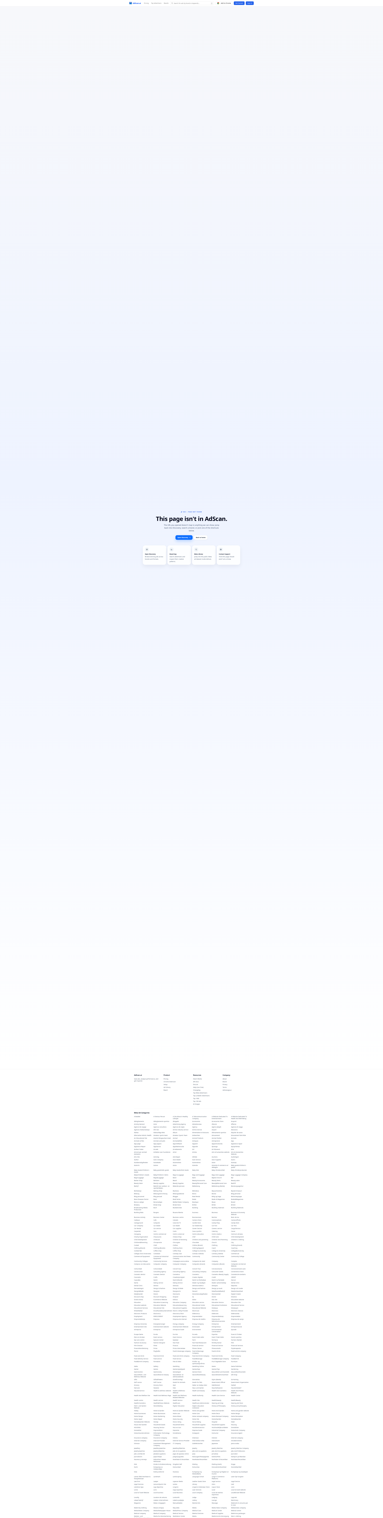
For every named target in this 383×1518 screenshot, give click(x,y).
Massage (215, 1503)
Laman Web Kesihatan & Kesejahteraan (142, 1478)
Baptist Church (217, 1178)
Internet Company (140, 1441)
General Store (196, 1372)
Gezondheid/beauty (198, 1375)
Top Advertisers (156, 3)
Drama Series (138, 1300)
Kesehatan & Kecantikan (181, 1459)
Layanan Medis (178, 1481)
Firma (155, 1348)
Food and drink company (181, 1356)
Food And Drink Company (200, 1356)
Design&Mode (139, 1291)
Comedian (156, 1254)
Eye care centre (139, 1340)
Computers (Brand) (218, 1264)
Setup (165, 1084)
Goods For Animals (179, 1382)
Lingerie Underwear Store (201, 1487)
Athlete (194, 1157)
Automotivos (196, 1162)
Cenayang (137, 1234)
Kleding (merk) (217, 1464)
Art (193, 1149)
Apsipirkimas (235, 1146)
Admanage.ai (227, 1090)
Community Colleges (141, 1261)
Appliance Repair (140, 1146)
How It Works (197, 1079)
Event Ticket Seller (218, 1337)
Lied (232, 1484)
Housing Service (158, 1427)
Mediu (194, 1516)
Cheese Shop (177, 1237)
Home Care (196, 1413)
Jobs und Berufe (139, 1454)
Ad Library (167, 1087)
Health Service (177, 1400)
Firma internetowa (179, 1348)
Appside (195, 1146)
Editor (194, 1300)
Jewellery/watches (159, 1448)
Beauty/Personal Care (199, 1183)
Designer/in (177, 1291)
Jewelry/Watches (158, 1451)
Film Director (138, 1345)
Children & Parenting (180, 1240)
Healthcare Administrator (200, 1403)
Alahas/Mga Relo (159, 1132)
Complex (234, 1261)
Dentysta (215, 1286)
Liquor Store (216, 1487)
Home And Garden (218, 1411)
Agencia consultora (159, 1127)
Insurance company (140, 1438)
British (233, 1205)
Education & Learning (160, 1302)
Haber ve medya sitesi (199, 1385)
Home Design (138, 1416)
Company (215, 1261)
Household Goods (159, 1425)
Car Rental (137, 1228)
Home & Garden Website (181, 1411)
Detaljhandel (138, 1294)
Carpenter (137, 1231)
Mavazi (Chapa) (158, 1508)
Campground (138, 1223)
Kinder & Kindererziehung (162, 1464)
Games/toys (196, 1369)
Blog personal (235, 1194)
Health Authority (197, 1395)
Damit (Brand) (177, 1280)
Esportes (215, 1334)
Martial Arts (196, 1503)
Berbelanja (137, 1191)
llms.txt (195, 1084)
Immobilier (137, 1430)
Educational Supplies (180, 1308)
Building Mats (138, 1212)
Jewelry (194, 1448)
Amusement (216, 1135)
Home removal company (200, 1416)
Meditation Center (179, 1516)
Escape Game (138, 1334)
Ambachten (196, 1135)
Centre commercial (159, 1234)
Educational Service (237, 1305)
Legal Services (139, 1484)
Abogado (176, 1121)
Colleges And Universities (142, 1254)
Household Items (178, 1425)
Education (137, 1302)
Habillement (216, 1385)
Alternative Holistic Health (142, 1135)
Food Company (236, 1356)
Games (155, 1369)
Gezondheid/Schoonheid (220, 1375)
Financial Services (237, 1345)
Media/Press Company (180, 1511)
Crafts (155, 1277)
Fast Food (176, 1343)
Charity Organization (141, 1237)
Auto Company (158, 1160)
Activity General (139, 1124)
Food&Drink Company (141, 1361)
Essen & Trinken (236, 1334)
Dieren (155, 1294)
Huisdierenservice (198, 1427)
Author (136, 1160)
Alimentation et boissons (200, 1132)
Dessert (194, 1291)
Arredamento (177, 1149)
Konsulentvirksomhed (219, 1467)
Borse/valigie (157, 1202)
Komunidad (177, 1467)
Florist (136, 1351)
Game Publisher (236, 1366)
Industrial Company (218, 1430)
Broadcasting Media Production (141, 1209)
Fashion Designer (159, 1343)
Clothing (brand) (236, 1245)
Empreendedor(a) (217, 1316)
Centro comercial (178, 1234)
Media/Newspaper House (161, 1511)
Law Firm (137, 1481)
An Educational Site (140, 1138)
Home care (176, 1413)
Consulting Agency (179, 1272)
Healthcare (176, 1403)
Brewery (137, 1205)
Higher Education (179, 1406)
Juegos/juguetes (178, 1457)
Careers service (217, 1228)
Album (175, 1132)
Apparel (195, 1144)
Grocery (136, 1385)
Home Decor (216, 1413)
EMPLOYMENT (158, 1316)
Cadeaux (137, 1220)
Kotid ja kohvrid (158, 1472)
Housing (234, 1425)
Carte (174, 1231)
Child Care (215, 1237)
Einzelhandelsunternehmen (162, 1311)
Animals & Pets (139, 1141)
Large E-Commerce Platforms (218, 1478)
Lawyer (155, 1481)
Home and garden (198, 1411)
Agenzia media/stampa (142, 1130)
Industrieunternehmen (142, 1433)
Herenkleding (158, 1406)
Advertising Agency (179, 1124)
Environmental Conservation (217, 1330)
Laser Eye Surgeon (237, 1477)
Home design (235, 1413)
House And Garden (140, 1425)
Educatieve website (237, 1300)
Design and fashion (198, 1288)
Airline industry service (180, 1130)
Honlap (155, 1422)
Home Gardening (159, 1416)
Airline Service (197, 1130)
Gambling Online (198, 1366)
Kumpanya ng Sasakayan (239, 1472)
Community (196, 1256)
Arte (232, 1149)
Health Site (196, 1400)
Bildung (136, 1194)
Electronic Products (140, 1313)
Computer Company (179, 1264)
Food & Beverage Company (198, 1352)
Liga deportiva (158, 1487)
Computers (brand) (198, 1264)
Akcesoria (234, 1130)
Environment (196, 1329)
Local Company (197, 1493)
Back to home (200, 537)
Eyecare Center (158, 1340)
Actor (155, 1124)
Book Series (177, 1199)
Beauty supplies (158, 1183)
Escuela (194, 1334)
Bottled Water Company (181, 1202)
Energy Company (198, 1324)
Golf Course (157, 1382)
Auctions (215, 1157)
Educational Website (199, 1308)
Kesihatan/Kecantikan (238, 1459)
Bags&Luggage (158, 1178)
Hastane (156, 1388)
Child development (237, 1237)
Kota (135, 1472)
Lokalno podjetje (178, 1500)
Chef (193, 1237)
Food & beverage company (182, 1351)
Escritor (175, 1334)
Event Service (177, 1337)
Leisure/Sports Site (159, 1484)
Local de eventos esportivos (217, 1494)
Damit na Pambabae (199, 1280)
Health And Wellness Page (162, 1395)
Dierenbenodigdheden (200, 1294)
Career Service (197, 1228)
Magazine (137, 1503)
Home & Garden (158, 1411)
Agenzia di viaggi (237, 1127)
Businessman (196, 1217)
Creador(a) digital (179, 1277)
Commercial (235, 1254)
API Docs (196, 1082)
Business (215, 1212)
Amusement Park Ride (238, 1135)
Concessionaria (217, 1269)
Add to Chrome (226, 3)
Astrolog (156, 1157)
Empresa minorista (140, 1324)
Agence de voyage (140, 1127)
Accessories (196, 1121)
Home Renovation (237, 1416)
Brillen (194, 1205)
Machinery (234, 1500)
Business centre (178, 1217)
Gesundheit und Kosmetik (220, 1372)
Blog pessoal (157, 1196)
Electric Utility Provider (180, 1311)
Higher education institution (198, 1407)
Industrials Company (238, 1430)
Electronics (157, 1313)
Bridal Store (177, 1205)
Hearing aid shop (217, 1403)
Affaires (233, 1124)
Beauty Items (216, 1180)
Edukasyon (234, 1308)
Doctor (214, 1297)
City (232, 1242)
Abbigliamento (139, 1121)
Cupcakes (137, 1280)
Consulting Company (199, 1272)
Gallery (155, 1366)
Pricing (146, 3)
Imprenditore (157, 1430)
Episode (233, 1329)
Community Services (160, 1261)
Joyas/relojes (157, 1457)
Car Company (138, 1226)
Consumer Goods (217, 1272)
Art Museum (216, 1149)
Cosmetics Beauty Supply (220, 1274)
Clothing (214, 1245)
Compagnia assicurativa (181, 1261)
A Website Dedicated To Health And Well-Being (239, 1117)
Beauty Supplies (178, 1183)
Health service (158, 1400)
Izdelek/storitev (197, 1443)
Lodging (214, 1497)
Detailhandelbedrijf (218, 1291)
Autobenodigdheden (141, 1162)
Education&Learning (180, 1305)
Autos (175, 1165)
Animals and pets (159, 1141)
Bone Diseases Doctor (141, 1199)
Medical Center (217, 1511)
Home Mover (177, 1416)
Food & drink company (238, 1351)
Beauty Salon (138, 1183)
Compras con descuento (142, 1264)
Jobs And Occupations (219, 1451)
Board (166, 1090)
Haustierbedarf (236, 1388)
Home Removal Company (220, 1416)
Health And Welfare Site (142, 1395)
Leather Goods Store (199, 1481)
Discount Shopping (159, 1297)
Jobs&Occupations (159, 1454)
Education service (198, 1302)
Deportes (234, 1286)
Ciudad (136, 1245)
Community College (237, 1256)
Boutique (195, 1202)
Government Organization (240, 1382)
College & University (218, 1251)
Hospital (214, 1422)
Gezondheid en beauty (161, 1375)
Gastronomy (157, 1372)
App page (137, 1144)
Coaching (234, 1248)
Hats (174, 1388)
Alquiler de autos (237, 1132)
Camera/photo (216, 1220)
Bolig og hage (216, 1196)
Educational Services (141, 1308)
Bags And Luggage (218, 1175)
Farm (194, 1340)
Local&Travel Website (238, 1493)
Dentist (155, 1286)
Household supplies (199, 1425)
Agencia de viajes (179, 1127)
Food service (157, 1359)
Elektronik (215, 1313)
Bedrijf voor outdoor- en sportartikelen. (161, 1187)
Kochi (136, 1467)
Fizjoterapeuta (236, 1348)
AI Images (196, 1104)
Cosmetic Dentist (159, 1274)
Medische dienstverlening (162, 1516)
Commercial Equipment (142, 1256)
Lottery (194, 1500)
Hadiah (233, 1385)
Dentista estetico (197, 1286)
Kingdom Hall (177, 1464)
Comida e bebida (198, 1254)
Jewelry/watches (139, 1451)
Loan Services (196, 1490)
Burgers (156, 1212)
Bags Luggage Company (239, 1175)
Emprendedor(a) (139, 1319)
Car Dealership (197, 1226)
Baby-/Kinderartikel (218, 1170)
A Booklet (137, 1116)
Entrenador (196, 1327)
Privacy (225, 1084)
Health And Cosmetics (219, 1391)
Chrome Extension (170, 1082)
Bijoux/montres (217, 1191)
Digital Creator (236, 1294)
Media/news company (238, 1508)
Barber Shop (138, 1180)
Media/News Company (141, 1511)
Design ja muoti (217, 1288)
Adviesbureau (197, 1124)
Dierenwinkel (216, 1294)
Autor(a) (233, 1162)
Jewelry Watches (217, 1448)
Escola (155, 1334)
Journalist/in (138, 1457)
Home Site (195, 1419)
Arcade (155, 1149)
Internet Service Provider (181, 1441)
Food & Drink (216, 1351)
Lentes (175, 1484)
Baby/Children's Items (160, 1175)
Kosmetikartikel (236, 1467)
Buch (155, 1208)
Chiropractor (157, 1242)
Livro (155, 1490)
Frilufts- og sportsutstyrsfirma (198, 1362)
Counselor (137, 1277)
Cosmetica (176, 1274)
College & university (199, 1251)
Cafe (154, 1220)
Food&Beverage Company (220, 1359)
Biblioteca (195, 1191)
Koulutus (176, 1472)
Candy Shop (216, 1223)
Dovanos (234, 1297)
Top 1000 (196, 1098)
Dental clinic (235, 1283)
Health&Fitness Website (161, 1403)
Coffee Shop (177, 1251)
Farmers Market (236, 1340)
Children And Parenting (220, 1240)
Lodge (194, 1497)
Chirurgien (176, 1242)
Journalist (234, 1454)
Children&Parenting (140, 1242)
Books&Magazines (237, 1199)
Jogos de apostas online (181, 1454)
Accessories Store (217, 1121)
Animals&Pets (177, 1141)
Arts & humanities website (220, 1152)
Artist (174, 1152)
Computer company (160, 1264)
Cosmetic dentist (139, 1274)
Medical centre (236, 1511)
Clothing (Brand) (139, 1248)
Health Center (235, 1395)
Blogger (175, 1196)
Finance (175, 1345)
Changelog (196, 1090)
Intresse (137, 1443)
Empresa (156, 1319)
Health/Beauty (236, 1400)
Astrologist (176, 1157)
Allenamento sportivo (219, 1132)
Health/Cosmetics (140, 1403)
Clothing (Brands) (159, 1248)
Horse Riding (196, 1422)
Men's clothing (236, 1516)
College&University (237, 1251)
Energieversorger (159, 1324)
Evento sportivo (236, 1337)
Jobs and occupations (199, 1451)
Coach (214, 1248)
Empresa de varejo (237, 1319)
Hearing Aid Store (237, 1403)
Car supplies (177, 1228)
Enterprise (215, 1324)
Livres (136, 1490)
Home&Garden (236, 1419)
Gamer (136, 1369)
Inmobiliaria (177, 1433)
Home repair (138, 1419)
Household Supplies (218, 1425)
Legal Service (235, 1481)
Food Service (177, 1359)
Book (155, 1199)
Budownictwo (177, 1208)
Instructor (215, 1433)
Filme (155, 1345)
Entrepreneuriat (236, 1327)
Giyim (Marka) (216, 1379)
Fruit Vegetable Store (219, 1361)
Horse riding (177, 1422)
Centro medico (217, 1234)
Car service (157, 1228)
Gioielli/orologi (178, 1379)
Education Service (218, 1302)
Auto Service (196, 1160)
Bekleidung (196, 1186)
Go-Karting (234, 1379)
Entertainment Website (180, 1327)
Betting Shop (157, 1191)
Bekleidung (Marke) (218, 1186)
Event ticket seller (198, 1337)
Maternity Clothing (140, 1508)
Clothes (175, 1245)
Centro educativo (198, 1234)
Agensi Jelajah (216, 1127)
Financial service (197, 1345)
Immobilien (235, 1427)
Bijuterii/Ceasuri (236, 1191)
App (232, 1141)
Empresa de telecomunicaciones (218, 1320)
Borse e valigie (139, 1202)
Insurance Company (160, 1438)
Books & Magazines (218, 1199)
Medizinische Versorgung (220, 1516)
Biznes (214, 1194)
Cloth (155, 1245)
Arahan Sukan (138, 1149)
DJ (193, 1297)
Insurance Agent (236, 1433)
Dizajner (175, 1297)
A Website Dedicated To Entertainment (220, 1117)
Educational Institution (219, 1305)
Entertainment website (161, 1327)
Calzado (175, 1220)
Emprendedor (235, 1316)
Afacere (214, 1124)
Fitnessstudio (216, 1348)
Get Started (239, 3)
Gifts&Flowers (158, 1379)
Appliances (157, 1146)
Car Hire (234, 1226)
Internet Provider (159, 1441)
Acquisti (233, 1121)
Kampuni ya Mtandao (238, 1457)
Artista (194, 1152)
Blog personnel (139, 1196)
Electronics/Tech (178, 1313)
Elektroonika (235, 1313)
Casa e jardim (196, 1231)
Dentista (175, 1286)
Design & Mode (178, 1288)
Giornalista (196, 1379)
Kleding (194, 1464)
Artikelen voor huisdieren (161, 1152)
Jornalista (215, 1454)
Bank (194, 1178)
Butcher (214, 1217)
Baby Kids (195, 1170)
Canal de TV (177, 1223)
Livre (232, 1487)
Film (232, 1343)
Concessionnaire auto (238, 1269)
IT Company (177, 1443)
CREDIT (233, 1277)
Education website (140, 1305)
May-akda (176, 1508)
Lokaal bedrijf (138, 1500)
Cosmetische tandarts (238, 1274)
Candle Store (196, 1223)
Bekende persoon (179, 1186)
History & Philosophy (219, 1406)
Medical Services (197, 1513)
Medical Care (196, 1511)
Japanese (215, 1443)
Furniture (234, 1361)
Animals (233, 1138)
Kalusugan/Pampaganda (200, 1457)
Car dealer (156, 1226)
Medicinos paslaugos (238, 1513)
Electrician (195, 1311)
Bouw (213, 1202)
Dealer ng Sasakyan (198, 1283)
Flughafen (156, 1351)
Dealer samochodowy (219, 1283)
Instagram (195, 1433)
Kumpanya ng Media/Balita (197, 1473)
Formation (156, 1361)
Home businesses (140, 1413)
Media (194, 1508)
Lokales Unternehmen (160, 1500)
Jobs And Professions (238, 1451)
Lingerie (175, 1487)
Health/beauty (216, 1400)
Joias (193, 1454)
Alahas (136, 1132)
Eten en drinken (139, 1337)
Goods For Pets (197, 1382)
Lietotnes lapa (138, 1487)
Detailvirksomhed (237, 1291)
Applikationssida (178, 1146)
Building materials (218, 1208)
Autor (213, 1162)
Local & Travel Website (141, 1493)
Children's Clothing (237, 1240)
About (225, 1079)
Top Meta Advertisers (200, 1093)
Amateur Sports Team (180, 1135)
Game (214, 1366)
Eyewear (175, 1340)
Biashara (176, 1191)
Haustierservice (139, 1391)
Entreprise (156, 1329)
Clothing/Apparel (198, 1248)
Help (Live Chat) (198, 1087)
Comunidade (157, 1269)
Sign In (249, 3)
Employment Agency (180, 1316)
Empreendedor (197, 1316)
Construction (138, 1272)
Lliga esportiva (178, 1490)
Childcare (156, 1240)
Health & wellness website (162, 1391)
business (195, 1212)
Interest (214, 1438)
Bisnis (194, 1194)
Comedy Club (177, 1254)
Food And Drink (158, 1356)
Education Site (236, 1302)
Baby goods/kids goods (161, 1170)
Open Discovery (182, 537)
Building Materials (237, 1208)
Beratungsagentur (237, 1186)
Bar (232, 1178)
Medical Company (159, 1513)
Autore (155, 1165)
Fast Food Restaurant (199, 1343)
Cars (154, 1231)
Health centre (138, 1400)
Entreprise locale (178, 1329)
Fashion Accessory (140, 1343)
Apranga (215, 1146)
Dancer (233, 1280)
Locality (136, 1497)
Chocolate (195, 1242)
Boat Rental (196, 1196)
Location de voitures (160, 1497)
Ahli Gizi (156, 1130)
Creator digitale (197, 1277)
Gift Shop (234, 1375)
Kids (135, 1464)
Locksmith (176, 1497)
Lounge (214, 1500)
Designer (156, 1291)
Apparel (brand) (217, 1144)
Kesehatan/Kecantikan (199, 1459)
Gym (174, 1385)
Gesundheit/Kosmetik (238, 1372)
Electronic (215, 1311)
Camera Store (196, 1220)
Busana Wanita (178, 1212)
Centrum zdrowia (237, 1234)
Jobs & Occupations (179, 1451)
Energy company (178, 1324)
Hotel (233, 1422)
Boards (166, 3)
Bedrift (233, 1183)
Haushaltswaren (217, 1388)
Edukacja (215, 1308)
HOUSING (137, 1427)
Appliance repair (236, 1144)
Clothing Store (177, 1248)
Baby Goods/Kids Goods (181, 1170)
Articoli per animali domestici (140, 1153)
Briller (214, 1205)
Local (213, 1490)
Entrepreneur (216, 1327)
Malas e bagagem (159, 1503)
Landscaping (177, 1477)
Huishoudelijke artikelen (220, 1427)
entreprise (137, 1329)
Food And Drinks (217, 1356)
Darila (136, 1283)
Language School (198, 1477)
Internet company (237, 1438)
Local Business (178, 1493)
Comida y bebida (217, 1254)
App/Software (177, 1144)
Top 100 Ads (197, 1101)
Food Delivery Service (141, 1359)
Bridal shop (157, 1205)
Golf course (138, 1382)
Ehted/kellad (138, 1311)
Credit (214, 1277)
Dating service (158, 1283)
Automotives (177, 1162)
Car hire (214, 1226)
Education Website (159, 1305)
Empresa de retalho (198, 1319)
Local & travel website (238, 1490)
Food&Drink (235, 1359)
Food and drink (139, 1356)
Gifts (135, 1379)
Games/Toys (216, 1369)
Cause (233, 1231)
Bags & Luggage (178, 1175)
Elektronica (196, 1313)
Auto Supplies (216, 1160)
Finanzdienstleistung (141, 1348)
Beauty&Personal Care (219, 1183)
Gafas (136, 1366)
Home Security (178, 1419)
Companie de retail (198, 1261)
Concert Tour (196, 1269)
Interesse (195, 1438)
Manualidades (177, 1503)
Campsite (156, 1223)
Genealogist (177, 1372)
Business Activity (139, 1217)
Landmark (156, 1477)
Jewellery (137, 1448)
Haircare (137, 1388)
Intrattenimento (236, 1441)
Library (194, 1484)
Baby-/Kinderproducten (239, 1170)
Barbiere (156, 1180)
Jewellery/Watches (179, 1448)
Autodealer (157, 1162)
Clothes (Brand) (197, 1245)
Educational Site (158, 1308)
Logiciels (234, 1497)
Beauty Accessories (198, 1180)
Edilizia (175, 1300)
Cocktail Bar (138, 1251)
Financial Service (217, 1345)
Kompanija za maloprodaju (158, 1468)
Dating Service (178, 1283)
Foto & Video (177, 1361)
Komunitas (195, 1467)
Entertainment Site (140, 1327)
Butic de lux (235, 1217)
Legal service (216, 1481)
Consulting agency (159, 1272)
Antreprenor (216, 1141)
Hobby (136, 1411)
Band (174, 1178)
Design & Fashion (159, 1288)
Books (194, 1199)
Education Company (179, 1302)
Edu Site (214, 1300)
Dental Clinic (138, 1286)
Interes (175, 1438)
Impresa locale (197, 1430)
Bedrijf (136, 1186)
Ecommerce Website (160, 1300)
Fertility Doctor (217, 1343)
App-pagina (157, 1144)
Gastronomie (138, 1372)
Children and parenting (200, 1240)
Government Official (218, 1382)
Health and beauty (198, 1391)
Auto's (233, 1160)
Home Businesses (159, 1413)
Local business (158, 1493)
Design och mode (237, 1288)
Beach (175, 1180)
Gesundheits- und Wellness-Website (140, 1376)
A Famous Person (159, 1116)
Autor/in (137, 1165)
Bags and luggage (198, 1175)
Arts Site (137, 1157)
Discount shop (139, 1297)
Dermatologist (139, 1288)
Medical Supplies (217, 1513)
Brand (225, 1082)
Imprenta (176, 1430)
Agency (194, 1127)
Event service (157, 1337)
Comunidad (138, 1269)
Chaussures (157, 1237)
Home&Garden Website (142, 1422)
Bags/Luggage (139, 1178)
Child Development (140, 1240)
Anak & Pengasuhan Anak (162, 1138)
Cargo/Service (235, 1228)
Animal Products (197, 1138)
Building (195, 1208)
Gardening (234, 1369)
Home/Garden (216, 1419)
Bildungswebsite (178, 1194)
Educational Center (198, 1305)
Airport (214, 1130)
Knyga (233, 1464)
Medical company (140, 1513)
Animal (175, 1138)
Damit (155, 1280)
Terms (225, 1087)
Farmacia (215, 1340)
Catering (215, 1231)
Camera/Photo (236, 1220)
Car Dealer (176, 1226)
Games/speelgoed (179, 1369)
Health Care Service (218, 1395)
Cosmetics (195, 1274)
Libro (213, 1484)
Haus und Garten (198, 1388)
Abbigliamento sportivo (161, 1121)
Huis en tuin (177, 1427)
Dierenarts (176, 1294)
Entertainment (236, 1324)
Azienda (195, 1165)
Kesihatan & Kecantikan (220, 1459)
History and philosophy (239, 1406)
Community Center (218, 1256)
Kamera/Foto (216, 1457)
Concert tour (177, 1269)
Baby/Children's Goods (141, 1175)
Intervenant (216, 1441)
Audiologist (235, 1157)
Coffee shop (157, 1251)
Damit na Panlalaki (218, 1280)
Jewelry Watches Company (240, 1448)
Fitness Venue (197, 1348)
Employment (138, 1316)
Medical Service (178, 1513)
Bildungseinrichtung (160, 1194)
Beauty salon (235, 1180)
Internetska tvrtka (198, 1441)
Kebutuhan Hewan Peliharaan (159, 1460)
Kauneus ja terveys (140, 1459)
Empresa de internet (180, 1319)
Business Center (158, 1217)
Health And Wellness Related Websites (180, 1396)
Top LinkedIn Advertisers (201, 1096)
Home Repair (157, 1419)
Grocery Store (158, 1385)
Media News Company (219, 1508)
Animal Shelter (217, 1138)
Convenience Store (237, 1272)
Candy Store (235, 1223)
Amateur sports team (160, 1135)
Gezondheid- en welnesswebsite (178, 1376)
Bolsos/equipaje (236, 1196)
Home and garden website (240, 1411)
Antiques (195, 1141)
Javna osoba (235, 1443)
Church (214, 1242)
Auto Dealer (177, 1160)
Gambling (176, 1366)
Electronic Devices (237, 1311)
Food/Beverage (197, 1359)
